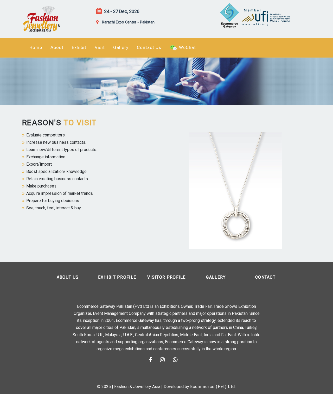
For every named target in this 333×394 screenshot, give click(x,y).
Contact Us (149, 47)
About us (68, 277)
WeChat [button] (187, 47)
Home (35, 47)
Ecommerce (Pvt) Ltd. (213, 386)
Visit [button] (100, 47)
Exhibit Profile (117, 277)
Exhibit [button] (79, 47)
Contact (265, 277)
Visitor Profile (166, 277)
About (56, 47)
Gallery (216, 277)
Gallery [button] (121, 47)
